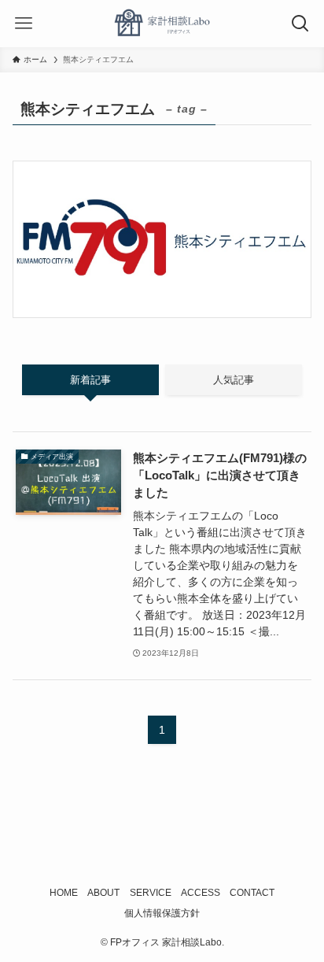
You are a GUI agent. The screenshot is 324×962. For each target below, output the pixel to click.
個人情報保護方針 (162, 913)
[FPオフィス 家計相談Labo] (162, 23)
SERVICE (150, 892)
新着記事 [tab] (90, 380)
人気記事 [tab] (233, 380)
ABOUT (103, 892)
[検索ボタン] (300, 23)
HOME (64, 892)
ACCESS (200, 892)
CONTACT (252, 892)
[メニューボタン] (23, 23)
